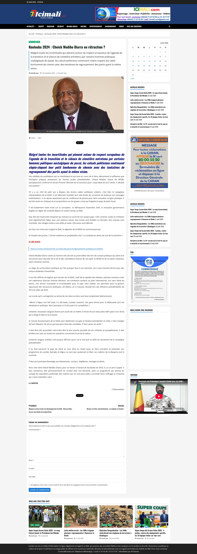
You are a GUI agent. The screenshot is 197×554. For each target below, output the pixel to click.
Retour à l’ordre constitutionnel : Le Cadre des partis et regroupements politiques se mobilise (67, 248)
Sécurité (60, 26)
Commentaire (35, 430)
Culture (83, 26)
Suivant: (105, 407)
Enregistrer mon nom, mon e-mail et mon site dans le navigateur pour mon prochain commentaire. (69, 485)
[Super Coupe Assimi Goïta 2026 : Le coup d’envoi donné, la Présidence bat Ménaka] (45, 516)
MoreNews (123, 551)
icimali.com (35, 73)
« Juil (132, 78)
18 (138, 66)
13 (149, 61)
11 (138, 61)
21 (155, 66)
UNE (38, 42)
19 (144, 66)
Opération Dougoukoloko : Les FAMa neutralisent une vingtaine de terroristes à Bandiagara (115, 533)
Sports (37, 525)
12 (144, 61)
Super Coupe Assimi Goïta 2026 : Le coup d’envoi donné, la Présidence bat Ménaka (44, 531)
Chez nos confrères (134, 26)
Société (41, 26)
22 (160, 66)
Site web (32, 477)
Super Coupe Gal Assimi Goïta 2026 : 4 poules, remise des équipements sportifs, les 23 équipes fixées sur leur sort (149, 117)
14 (155, 61)
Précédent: (50, 408)
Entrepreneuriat (95, 26)
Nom (31, 460)
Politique (32, 42)
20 (149, 66)
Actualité (30, 26)
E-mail (32, 468)
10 (133, 61)
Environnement (110, 26)
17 (133, 66)
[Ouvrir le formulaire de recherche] (169, 26)
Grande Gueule (72, 26)
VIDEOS (121, 26)
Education (50, 26)
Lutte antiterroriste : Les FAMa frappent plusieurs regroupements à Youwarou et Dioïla (79, 533)
